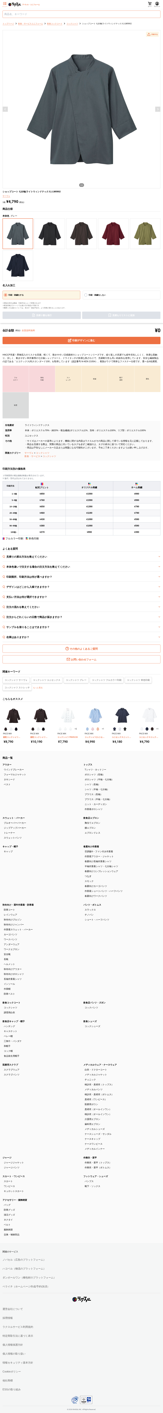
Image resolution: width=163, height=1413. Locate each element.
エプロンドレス (92, 832)
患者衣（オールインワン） (98, 1109)
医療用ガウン (91, 1104)
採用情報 (8, 1318)
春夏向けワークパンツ (96, 896)
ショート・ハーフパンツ (97, 919)
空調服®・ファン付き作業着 (99, 851)
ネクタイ (8, 1219)
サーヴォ (29, 453)
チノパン (89, 914)
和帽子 (7, 1046)
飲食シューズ (90, 1021)
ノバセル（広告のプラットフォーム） (24, 1259)
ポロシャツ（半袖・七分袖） (99, 779)
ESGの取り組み (12, 1389)
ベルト (7, 1224)
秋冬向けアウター (13, 969)
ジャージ (7, 1157)
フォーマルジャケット (15, 774)
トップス (87, 764)
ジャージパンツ (11, 1167)
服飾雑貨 (8, 1229)
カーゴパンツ (10, 934)
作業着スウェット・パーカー (18, 929)
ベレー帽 (8, 1036)
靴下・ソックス (92, 1186)
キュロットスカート (14, 1191)
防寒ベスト (9, 994)
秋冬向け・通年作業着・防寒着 (18, 904)
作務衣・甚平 (90, 1157)
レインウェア (10, 914)
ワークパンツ (10, 939)
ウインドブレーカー (14, 769)
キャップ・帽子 (10, 846)
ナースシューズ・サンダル (98, 1134)
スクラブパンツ (11, 1074)
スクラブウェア (11, 1069)
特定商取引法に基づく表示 (18, 1335)
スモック (89, 881)
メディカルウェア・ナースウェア (100, 1064)
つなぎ (88, 876)
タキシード (9, 779)
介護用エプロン (92, 1119)
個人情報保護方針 (13, 1344)
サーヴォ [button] (6, 196)
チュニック (90, 1079)
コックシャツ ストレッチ (17, 687)
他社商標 (8, 1380)
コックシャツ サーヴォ (16, 680)
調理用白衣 (9, 1012)
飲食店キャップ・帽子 (14, 1021)
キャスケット (10, 1031)
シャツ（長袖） (92, 784)
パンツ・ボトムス (92, 904)
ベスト (7, 784)
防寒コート (9, 909)
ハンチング (9, 1026)
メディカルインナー (95, 1149)
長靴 (6, 959)
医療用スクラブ (10, 1064)
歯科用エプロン (92, 1124)
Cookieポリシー (12, 1371)
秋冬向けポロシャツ (14, 974)
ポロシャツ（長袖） (95, 774)
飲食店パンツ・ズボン (94, 1002)
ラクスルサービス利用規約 (18, 1327)
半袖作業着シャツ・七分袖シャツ (101, 866)
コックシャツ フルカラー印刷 (106, 680)
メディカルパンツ (94, 1089)
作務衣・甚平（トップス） (98, 1162)
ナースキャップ (92, 1139)
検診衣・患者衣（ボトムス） (99, 1094)
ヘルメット (9, 964)
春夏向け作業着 (91, 846)
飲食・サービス (32, 456)
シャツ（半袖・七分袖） (97, 789)
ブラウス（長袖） (94, 794)
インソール (9, 984)
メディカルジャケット (96, 1074)
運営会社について (13, 1309)
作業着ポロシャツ (94, 809)
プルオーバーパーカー (15, 823)
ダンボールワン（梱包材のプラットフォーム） (29, 1277)
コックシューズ (92, 1026)
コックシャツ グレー (76, 680)
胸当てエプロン (92, 823)
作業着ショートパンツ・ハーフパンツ (104, 891)
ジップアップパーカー (15, 828)
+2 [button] (76, 729)
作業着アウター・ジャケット (99, 856)
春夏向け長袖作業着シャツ (98, 861)
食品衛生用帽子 (11, 1056)
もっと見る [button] (38, 688)
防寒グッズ (9, 1210)
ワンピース (9, 1186)
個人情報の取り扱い (14, 1353)
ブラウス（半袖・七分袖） (98, 799)
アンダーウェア (11, 944)
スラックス (90, 909)
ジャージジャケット (14, 1162)
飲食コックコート (11, 1002)
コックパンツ (91, 1007)
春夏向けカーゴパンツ (96, 886)
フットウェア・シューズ (95, 1176)
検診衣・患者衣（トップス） (99, 1084)
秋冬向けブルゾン (13, 919)
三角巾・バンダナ (13, 1041)
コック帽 (8, 1051)
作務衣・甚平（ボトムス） (98, 1167)
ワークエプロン (11, 949)
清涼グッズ (9, 1214)
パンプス (89, 1181)
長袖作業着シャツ (13, 979)
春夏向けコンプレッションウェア (101, 871)
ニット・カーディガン (96, 804)
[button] (152, 34)
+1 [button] (103, 729)
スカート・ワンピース (14, 1176)
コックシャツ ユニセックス (46, 680)
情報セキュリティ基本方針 (18, 1362)
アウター (7, 764)
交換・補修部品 (11, 1234)
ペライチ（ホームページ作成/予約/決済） (26, 1286)
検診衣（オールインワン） (98, 1114)
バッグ (7, 1205)
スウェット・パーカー (14, 818)
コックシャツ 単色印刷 (138, 680)
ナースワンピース (94, 1144)
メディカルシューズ (95, 1129)
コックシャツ (42, 453)
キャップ (8, 851)
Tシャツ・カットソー (95, 769)
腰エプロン (90, 828)
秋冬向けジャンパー (14, 924)
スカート (8, 1181)
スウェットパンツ (13, 837)
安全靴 (7, 954)
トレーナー (9, 832)
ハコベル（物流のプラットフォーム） (24, 1268)
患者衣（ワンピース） (96, 1099)
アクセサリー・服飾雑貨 (15, 1200)
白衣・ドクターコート (96, 1069)
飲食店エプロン (91, 818)
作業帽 (7, 989)
